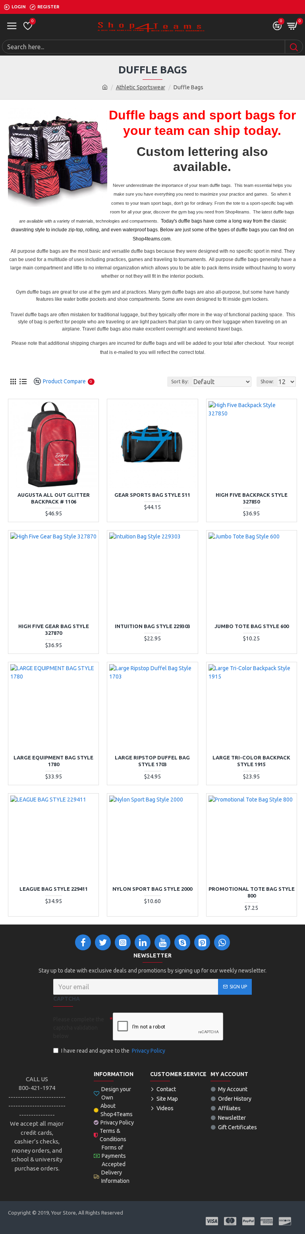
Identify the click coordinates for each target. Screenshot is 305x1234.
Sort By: (180, 381)
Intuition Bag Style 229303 (152, 626)
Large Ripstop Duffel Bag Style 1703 (152, 761)
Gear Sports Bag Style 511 (152, 495)
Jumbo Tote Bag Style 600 (251, 626)
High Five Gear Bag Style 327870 (53, 629)
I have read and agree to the (113, 1051)
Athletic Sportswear (140, 87)
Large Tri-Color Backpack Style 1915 (251, 761)
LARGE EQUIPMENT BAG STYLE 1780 (53, 761)
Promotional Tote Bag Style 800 (251, 892)
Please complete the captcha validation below (78, 1027)
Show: (267, 381)
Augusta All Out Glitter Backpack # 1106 (53, 498)
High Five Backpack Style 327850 (252, 498)
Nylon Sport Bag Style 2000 (152, 889)
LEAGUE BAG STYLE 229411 (53, 889)
